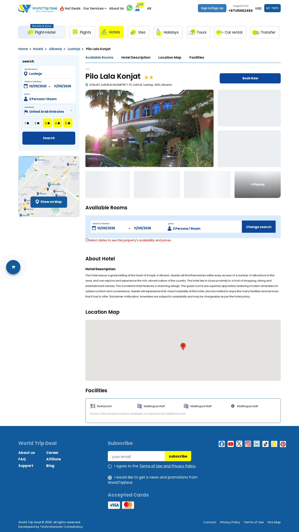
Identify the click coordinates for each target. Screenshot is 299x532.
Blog (50, 465)
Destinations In (30, 69)
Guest (27, 94)
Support (25, 465)
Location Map (169, 57)
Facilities (196, 57)
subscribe (178, 456)
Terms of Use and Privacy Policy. (167, 466)
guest (171, 224)
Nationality (29, 107)
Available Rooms (99, 57)
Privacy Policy (230, 522)
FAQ (22, 459)
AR (149, 8)
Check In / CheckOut (32, 82)
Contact (209, 522)
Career (52, 452)
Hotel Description (135, 57)
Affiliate (53, 459)
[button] (183, 346)
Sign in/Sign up (212, 8)
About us (26, 452)
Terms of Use (254, 522)
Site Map (274, 522)
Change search (258, 227)
